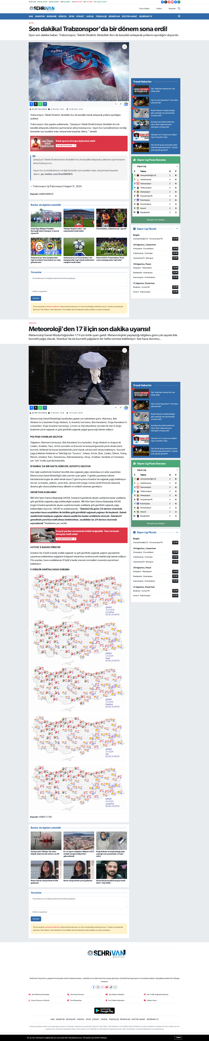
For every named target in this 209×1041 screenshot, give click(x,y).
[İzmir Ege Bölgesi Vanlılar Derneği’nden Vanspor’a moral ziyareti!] (46, 218)
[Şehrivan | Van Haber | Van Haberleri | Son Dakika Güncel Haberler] (42, 9)
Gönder (36, 298)
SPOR (71, 16)
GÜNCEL (62, 16)
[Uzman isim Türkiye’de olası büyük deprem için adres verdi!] (46, 841)
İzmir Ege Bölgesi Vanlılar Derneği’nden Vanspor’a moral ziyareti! (45, 231)
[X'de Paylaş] (36, 104)
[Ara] (179, 8)
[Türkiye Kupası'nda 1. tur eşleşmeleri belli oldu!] (78, 218)
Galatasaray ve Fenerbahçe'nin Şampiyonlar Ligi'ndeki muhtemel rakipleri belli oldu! (78, 260)
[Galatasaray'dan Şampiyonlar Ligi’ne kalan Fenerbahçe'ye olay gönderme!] (46, 247)
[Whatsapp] (115, 987)
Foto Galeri (144, 9)
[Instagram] (102, 987)
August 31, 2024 (73, 186)
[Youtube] (107, 987)
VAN (31, 16)
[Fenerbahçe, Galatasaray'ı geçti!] (111, 218)
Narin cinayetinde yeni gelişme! (77, 881)
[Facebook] (94, 987)
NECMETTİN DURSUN (39, 109)
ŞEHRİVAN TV (145, 16)
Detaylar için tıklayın (156, 220)
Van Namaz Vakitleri (116, 994)
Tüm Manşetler (76, 1000)
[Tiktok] (111, 987)
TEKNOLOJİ (101, 16)
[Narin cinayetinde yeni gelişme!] (78, 870)
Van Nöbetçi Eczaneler (40, 994)
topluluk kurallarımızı (53, 306)
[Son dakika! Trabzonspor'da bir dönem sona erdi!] (79, 71)
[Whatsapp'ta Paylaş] (40, 104)
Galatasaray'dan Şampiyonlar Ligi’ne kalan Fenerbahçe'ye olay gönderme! (46, 260)
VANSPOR (40, 16)
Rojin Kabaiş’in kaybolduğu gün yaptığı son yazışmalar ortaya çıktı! (110, 854)
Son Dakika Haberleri (116, 1000)
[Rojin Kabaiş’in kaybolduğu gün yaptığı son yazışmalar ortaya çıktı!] (111, 841)
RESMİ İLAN (114, 16)
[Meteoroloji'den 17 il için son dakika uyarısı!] (79, 375)
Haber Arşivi (152, 1000)
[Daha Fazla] (45, 104)
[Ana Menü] (179, 16)
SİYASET (80, 16)
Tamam (178, 1037)
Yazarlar (172, 9)
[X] (98, 987)
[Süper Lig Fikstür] (177, 229)
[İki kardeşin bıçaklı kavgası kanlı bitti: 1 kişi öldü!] (111, 870)
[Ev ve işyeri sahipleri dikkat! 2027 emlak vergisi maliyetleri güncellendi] (78, 841)
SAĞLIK (90, 16)
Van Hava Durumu (77, 994)
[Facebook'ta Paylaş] (31, 104)
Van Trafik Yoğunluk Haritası (157, 994)
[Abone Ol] (126, 104)
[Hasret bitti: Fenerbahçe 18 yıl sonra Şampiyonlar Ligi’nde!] (111, 247)
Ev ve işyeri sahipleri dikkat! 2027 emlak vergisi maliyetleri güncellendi (78, 854)
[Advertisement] (155, 59)
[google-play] (104, 1011)
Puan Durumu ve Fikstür (40, 1000)
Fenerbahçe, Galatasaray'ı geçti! (111, 229)
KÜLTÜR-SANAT (129, 16)
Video (159, 9)
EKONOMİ (51, 16)
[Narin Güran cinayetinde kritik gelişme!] (46, 870)
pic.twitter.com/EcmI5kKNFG (57, 174)
